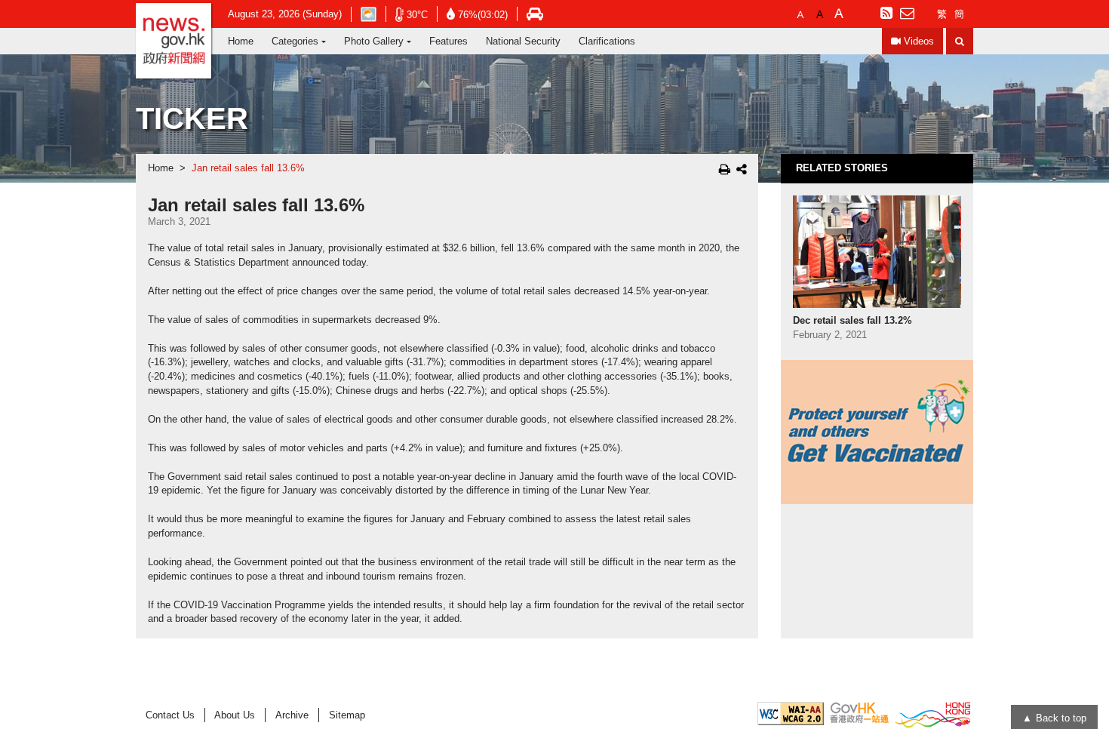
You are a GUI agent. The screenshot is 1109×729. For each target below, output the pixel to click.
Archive (292, 715)
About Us (234, 715)
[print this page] (724, 169)
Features (448, 41)
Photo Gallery (374, 41)
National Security (523, 41)
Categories (295, 41)
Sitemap (347, 715)
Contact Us (170, 715)
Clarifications (607, 41)
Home (240, 41)
